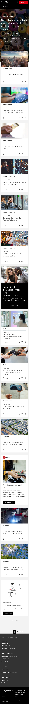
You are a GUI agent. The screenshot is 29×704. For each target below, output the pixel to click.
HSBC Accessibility (20, 692)
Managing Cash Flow (7, 104)
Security (3, 696)
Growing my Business (7, 68)
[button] (5, 6)
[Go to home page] (6, 2)
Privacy (3, 694)
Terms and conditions (20, 690)
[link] (9, 502)
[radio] (20, 82)
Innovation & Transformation (9, 176)
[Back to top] (14, 632)
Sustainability (6, 436)
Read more (14, 67)
